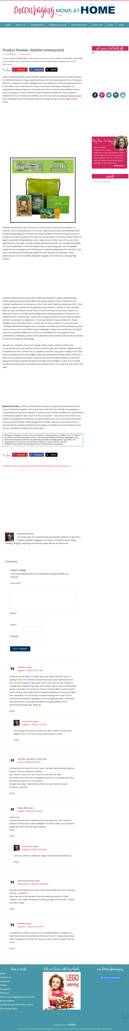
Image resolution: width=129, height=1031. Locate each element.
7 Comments (25, 54)
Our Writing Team (9, 1008)
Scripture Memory (63, 466)
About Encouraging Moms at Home (17, 996)
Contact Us (5, 977)
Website (14, 636)
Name (14, 613)
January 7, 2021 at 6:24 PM (30, 926)
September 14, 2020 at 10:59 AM (33, 884)
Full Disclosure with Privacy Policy (16, 1004)
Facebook (5, 981)
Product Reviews (39, 466)
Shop (2, 973)
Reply (12, 711)
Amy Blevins (28, 721)
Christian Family (10, 466)
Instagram (5, 989)
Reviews (50, 466)
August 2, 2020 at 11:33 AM (29, 811)
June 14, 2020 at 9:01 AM (29, 762)
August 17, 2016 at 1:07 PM (34, 724)
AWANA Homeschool (71, 95)
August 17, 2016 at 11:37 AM (30, 670)
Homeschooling (24, 466)
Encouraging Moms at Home (64, 11)
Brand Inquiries (7, 1000)
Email (13, 624)
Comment (16, 583)
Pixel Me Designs (104, 1029)
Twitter (3, 985)
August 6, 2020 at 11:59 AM (34, 849)
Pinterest (4, 993)
